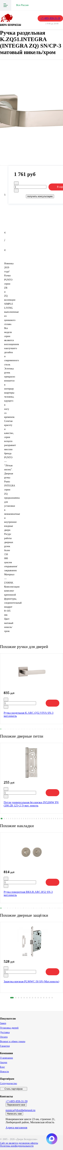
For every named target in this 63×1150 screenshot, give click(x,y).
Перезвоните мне (16, 1104)
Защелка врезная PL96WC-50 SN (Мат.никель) (31, 981)
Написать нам (14, 1113)
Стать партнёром (14, 1089)
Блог (2, 1067)
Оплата (4, 1037)
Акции (3, 1062)
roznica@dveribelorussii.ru (20, 1110)
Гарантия (5, 1046)
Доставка (5, 1032)
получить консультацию (40, 196)
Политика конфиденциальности (17, 1146)
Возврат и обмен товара (12, 1041)
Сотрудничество (8, 1083)
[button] (1, 818)
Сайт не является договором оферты (19, 1143)
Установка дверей (9, 1028)
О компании (6, 1058)
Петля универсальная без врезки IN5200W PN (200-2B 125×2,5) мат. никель (31, 804)
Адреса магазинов (16, 1127)
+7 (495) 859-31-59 (50, 18)
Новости (4, 1071)
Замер (3, 1023)
